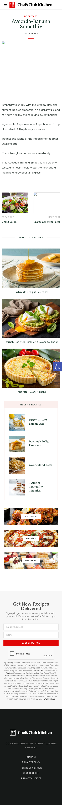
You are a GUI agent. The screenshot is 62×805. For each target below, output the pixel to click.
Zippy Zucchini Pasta (47, 222)
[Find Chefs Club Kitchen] (31, 5)
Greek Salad (9, 222)
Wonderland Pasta (40, 465)
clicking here (49, 699)
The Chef (32, 33)
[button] (57, 366)
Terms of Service (39, 670)
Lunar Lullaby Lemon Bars (38, 422)
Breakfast (31, 16)
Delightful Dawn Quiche (31, 392)
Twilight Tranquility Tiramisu (36, 487)
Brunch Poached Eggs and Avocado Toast (31, 342)
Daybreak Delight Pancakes (31, 292)
